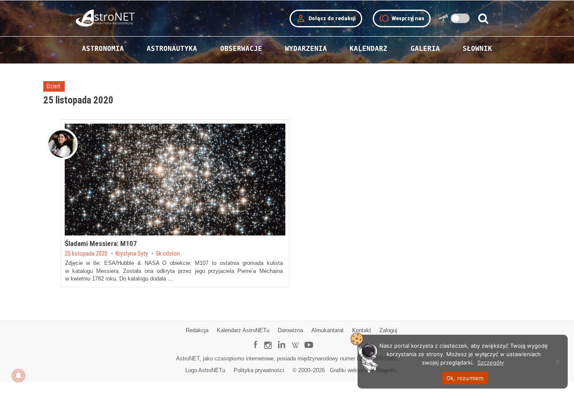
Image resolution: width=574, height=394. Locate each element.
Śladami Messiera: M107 (101, 243)
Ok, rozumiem (465, 378)
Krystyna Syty (131, 254)
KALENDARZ (368, 49)
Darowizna (290, 330)
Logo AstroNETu (205, 370)
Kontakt (361, 330)
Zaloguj (388, 330)
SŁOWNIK (477, 49)
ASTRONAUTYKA (172, 49)
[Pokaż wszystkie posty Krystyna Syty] (62, 144)
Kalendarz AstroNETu (243, 330)
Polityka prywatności (259, 370)
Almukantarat (327, 330)
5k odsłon (168, 254)
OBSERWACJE (241, 49)
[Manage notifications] (18, 375)
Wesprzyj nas (401, 18)
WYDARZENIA (306, 49)
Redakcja (197, 330)
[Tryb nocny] (460, 18)
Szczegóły (490, 362)
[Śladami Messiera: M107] (175, 179)
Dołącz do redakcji (326, 18)
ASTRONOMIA (103, 49)
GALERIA (425, 49)
